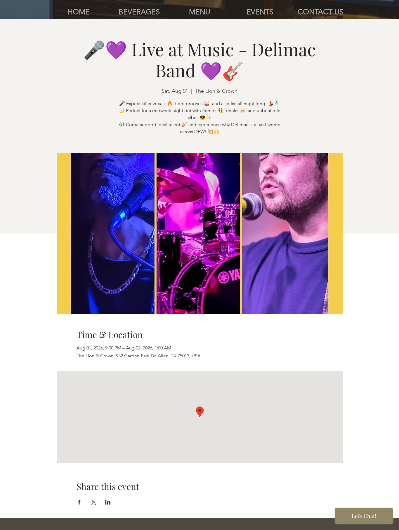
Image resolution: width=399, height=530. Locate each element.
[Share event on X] (93, 502)
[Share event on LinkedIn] (108, 502)
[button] (139, 12)
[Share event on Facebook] (79, 502)
